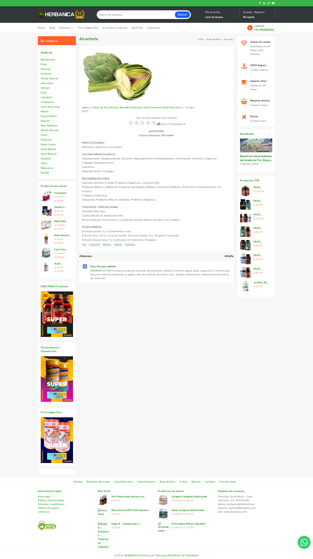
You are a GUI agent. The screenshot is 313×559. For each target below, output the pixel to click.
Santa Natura (48, 149)
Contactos (44, 511)
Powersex (46, 139)
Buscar (182, 14)
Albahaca (85, 256)
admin (85, 107)
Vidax (44, 163)
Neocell (45, 120)
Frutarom (46, 73)
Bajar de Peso (101, 107)
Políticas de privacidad (51, 500)
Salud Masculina (171, 107)
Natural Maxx (49, 116)
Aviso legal (44, 496)
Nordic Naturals (50, 130)
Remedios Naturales (131, 107)
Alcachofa (88, 38)
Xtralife (45, 172)
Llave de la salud (50, 106)
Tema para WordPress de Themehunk (177, 555)
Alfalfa (229, 256)
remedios (130, 244)
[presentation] (264, 134)
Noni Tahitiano (49, 125)
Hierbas (114, 107)
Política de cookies (48, 507)
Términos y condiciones (51, 504)
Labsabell (46, 97)
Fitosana (46, 69)
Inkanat (45, 87)
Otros (44, 135)
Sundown (46, 158)
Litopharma (47, 102)
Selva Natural (49, 153)
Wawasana (47, 167)
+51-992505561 (264, 29)
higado (118, 244)
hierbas (107, 244)
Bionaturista (48, 59)
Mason (45, 111)
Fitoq (44, 64)
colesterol (94, 244)
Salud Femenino (152, 107)
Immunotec (47, 83)
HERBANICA (131, 555)
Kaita (44, 92)
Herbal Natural (49, 78)
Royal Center (48, 144)
